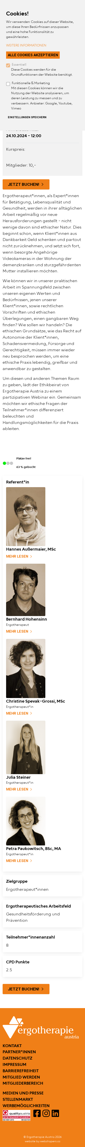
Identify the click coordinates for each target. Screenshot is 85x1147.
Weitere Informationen (26, 45)
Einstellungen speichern (27, 117)
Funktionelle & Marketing (31, 83)
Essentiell (19, 64)
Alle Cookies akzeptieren (33, 55)
